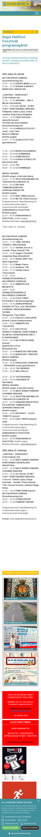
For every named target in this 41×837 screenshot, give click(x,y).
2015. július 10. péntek (13, 74)
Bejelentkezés (14, 742)
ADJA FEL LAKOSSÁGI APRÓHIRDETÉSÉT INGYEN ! (20, 736)
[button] (20, 833)
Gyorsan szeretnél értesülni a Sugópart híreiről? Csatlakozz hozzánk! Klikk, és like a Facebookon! (20, 60)
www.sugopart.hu (20, 728)
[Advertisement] (20, 23)
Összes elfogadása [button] (10, 828)
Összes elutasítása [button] (30, 828)
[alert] (20, 818)
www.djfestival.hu (28, 221)
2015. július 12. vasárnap (14, 450)
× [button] (38, 801)
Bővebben (26, 813)
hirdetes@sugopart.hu (20, 711)
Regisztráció (27, 742)
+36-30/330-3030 (20, 715)
